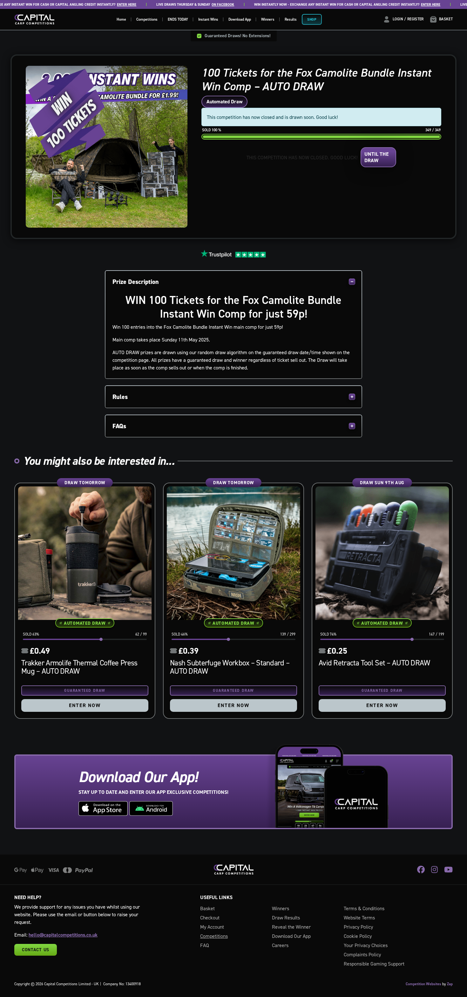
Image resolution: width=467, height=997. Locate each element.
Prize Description (135, 282)
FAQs (119, 426)
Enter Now (84, 705)
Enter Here (113, 4)
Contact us (35, 949)
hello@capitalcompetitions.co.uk (63, 935)
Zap (450, 984)
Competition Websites (423, 984)
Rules (120, 397)
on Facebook (209, 4)
